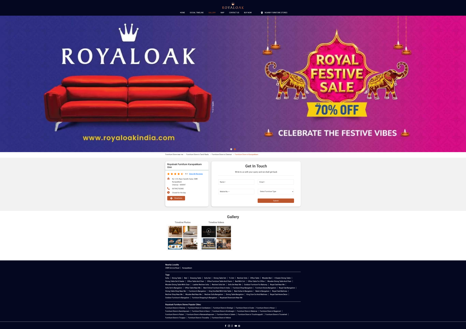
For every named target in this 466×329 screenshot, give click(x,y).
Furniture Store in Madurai (247, 311)
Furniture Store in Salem (226, 314)
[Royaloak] (233, 5)
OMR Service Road (172, 268)
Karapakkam (187, 268)
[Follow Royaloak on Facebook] (226, 326)
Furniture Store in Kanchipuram (177, 311)
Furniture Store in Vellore (221, 318)
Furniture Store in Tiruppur (175, 318)
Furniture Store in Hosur (265, 308)
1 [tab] (231, 149)
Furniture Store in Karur (201, 311)
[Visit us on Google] (233, 326)
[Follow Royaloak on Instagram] (229, 326)
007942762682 (178, 189)
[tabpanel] (233, 84)
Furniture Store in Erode (245, 308)
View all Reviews (196, 174)
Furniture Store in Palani (174, 314)
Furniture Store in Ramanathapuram (200, 314)
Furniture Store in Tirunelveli (276, 314)
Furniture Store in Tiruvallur (198, 318)
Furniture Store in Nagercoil (270, 311)
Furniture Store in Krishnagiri (223, 311)
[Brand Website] (239, 326)
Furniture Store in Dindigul (223, 308)
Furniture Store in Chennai (175, 308)
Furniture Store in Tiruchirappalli (250, 314)
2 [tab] (235, 149)
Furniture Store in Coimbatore (199, 308)
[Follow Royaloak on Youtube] (236, 326)
